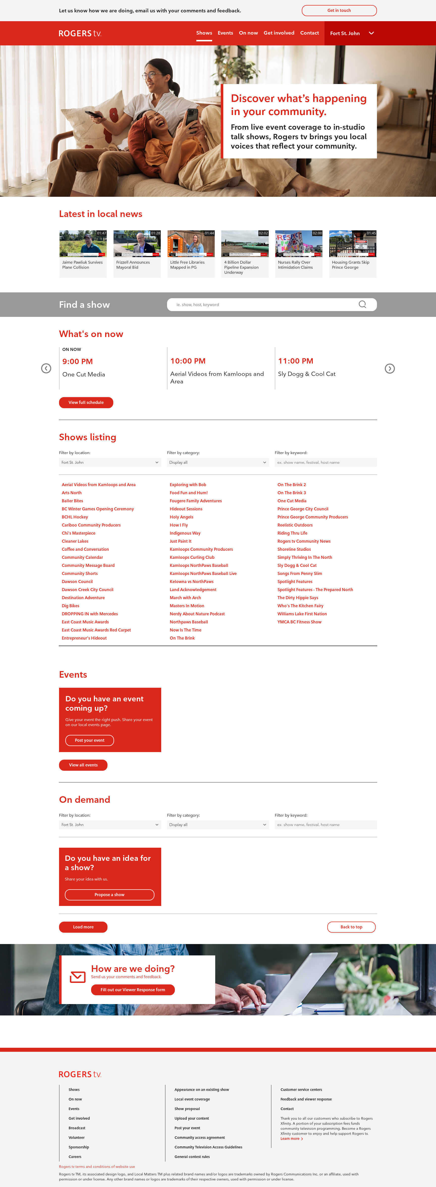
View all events (83, 765)
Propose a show (109, 894)
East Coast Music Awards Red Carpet (96, 630)
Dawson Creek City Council (88, 589)
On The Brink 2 (292, 484)
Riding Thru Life (292, 533)
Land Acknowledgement (193, 589)
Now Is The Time (185, 630)
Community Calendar (82, 557)
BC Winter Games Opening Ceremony (98, 509)
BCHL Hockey (75, 517)
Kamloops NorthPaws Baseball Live (203, 573)
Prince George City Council (303, 509)
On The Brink (182, 638)
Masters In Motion (187, 605)
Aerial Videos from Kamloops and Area (99, 484)
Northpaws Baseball (189, 622)
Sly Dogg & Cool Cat (307, 373)
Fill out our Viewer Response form (133, 989)
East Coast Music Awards (85, 622)
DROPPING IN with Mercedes (90, 614)
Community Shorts (80, 573)
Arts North (72, 492)
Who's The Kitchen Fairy (300, 605)
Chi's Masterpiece (78, 533)
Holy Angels (181, 517)
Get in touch (339, 10)
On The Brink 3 (292, 492)
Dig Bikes (70, 605)
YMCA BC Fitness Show (299, 622)
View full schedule (86, 402)
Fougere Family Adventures (196, 501)
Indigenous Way (185, 533)
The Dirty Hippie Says (298, 597)
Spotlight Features (295, 581)
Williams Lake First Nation (302, 614)
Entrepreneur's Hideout (84, 638)
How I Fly (179, 525)
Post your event (89, 740)
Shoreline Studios (294, 549)
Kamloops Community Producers (201, 549)
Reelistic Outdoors (295, 525)
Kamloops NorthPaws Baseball (199, 565)
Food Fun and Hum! (189, 492)
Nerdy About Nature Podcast (197, 614)
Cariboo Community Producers (91, 525)
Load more (83, 927)
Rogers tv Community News (304, 541)
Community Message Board (88, 565)
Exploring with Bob (188, 484)
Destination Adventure (83, 597)
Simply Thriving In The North (305, 557)
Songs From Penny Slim (300, 573)
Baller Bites (72, 501)
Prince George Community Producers (313, 517)
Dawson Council (77, 581)
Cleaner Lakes (75, 541)
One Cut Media (83, 374)
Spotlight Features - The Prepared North (315, 589)
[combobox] (267, 304)
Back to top (351, 927)
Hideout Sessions (186, 509)
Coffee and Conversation (85, 549)
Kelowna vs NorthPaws (191, 581)
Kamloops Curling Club (192, 557)
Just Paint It (181, 541)
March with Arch (185, 597)
